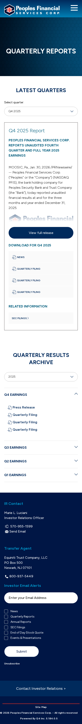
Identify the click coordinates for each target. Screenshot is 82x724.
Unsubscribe (12, 663)
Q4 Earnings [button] (15, 395)
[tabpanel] (41, 226)
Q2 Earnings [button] (15, 461)
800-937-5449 (21, 576)
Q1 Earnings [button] (15, 475)
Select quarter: (14, 102)
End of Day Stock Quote (27, 632)
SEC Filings (18, 627)
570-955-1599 (21, 526)
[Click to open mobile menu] (74, 8)
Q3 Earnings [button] (15, 447)
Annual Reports (21, 621)
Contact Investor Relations (41, 688)
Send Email (17, 531)
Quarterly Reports (22, 616)
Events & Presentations (26, 638)
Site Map (41, 707)
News (14, 611)
